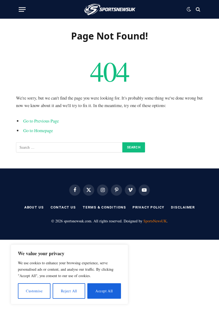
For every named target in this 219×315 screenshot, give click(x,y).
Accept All (104, 290)
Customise (34, 290)
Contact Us (63, 207)
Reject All (69, 290)
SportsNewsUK (155, 220)
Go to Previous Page (41, 121)
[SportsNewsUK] (109, 9)
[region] (69, 274)
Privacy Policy (148, 207)
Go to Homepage (38, 130)
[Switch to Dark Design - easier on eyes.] (188, 9)
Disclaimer (183, 207)
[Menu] (22, 9)
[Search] (197, 9)
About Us (34, 207)
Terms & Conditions (104, 207)
